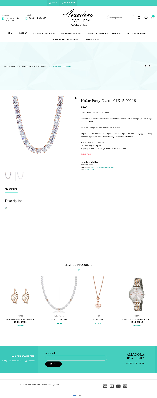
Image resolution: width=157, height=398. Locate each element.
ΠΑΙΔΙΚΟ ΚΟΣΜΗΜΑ (96, 33)
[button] (89, 162)
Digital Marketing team (50, 384)
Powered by (25, 384)
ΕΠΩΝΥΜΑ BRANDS (24, 66)
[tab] (11, 189)
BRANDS (23, 33)
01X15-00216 (89, 170)
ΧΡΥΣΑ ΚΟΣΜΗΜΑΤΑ (136, 33)
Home (6, 66)
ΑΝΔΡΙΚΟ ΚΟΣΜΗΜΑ (71, 33)
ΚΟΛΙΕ (43, 66)
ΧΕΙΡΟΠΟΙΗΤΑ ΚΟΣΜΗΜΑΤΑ (65, 39)
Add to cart (98, 329)
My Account (69, 3)
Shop (10, 33)
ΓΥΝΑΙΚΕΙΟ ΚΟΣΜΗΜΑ (44, 33)
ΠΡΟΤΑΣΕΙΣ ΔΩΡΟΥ (94, 39)
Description (11, 189)
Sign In (55, 3)
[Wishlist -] (146, 18)
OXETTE (36, 66)
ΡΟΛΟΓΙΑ (116, 33)
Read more (20, 331)
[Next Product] (149, 66)
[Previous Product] (145, 66)
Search (138, 17)
